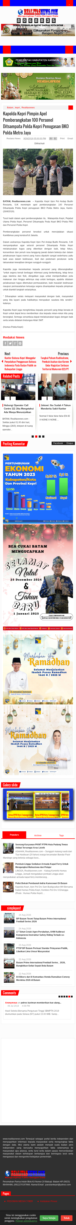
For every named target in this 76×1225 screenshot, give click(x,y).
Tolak (67, 1218)
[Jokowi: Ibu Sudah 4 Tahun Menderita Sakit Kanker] (55, 387)
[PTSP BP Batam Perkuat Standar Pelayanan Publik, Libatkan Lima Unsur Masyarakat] (9, 948)
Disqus (69, 443)
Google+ (15, 343)
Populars (14, 835)
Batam (10, 107)
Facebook (5, 343)
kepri (17, 107)
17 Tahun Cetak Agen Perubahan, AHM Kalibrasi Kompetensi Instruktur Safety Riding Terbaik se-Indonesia (40, 935)
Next (70, 387)
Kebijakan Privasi (48, 1201)
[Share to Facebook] (22, 390)
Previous (3, 387)
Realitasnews (28, 107)
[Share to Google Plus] (31, 390)
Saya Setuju (49, 1218)
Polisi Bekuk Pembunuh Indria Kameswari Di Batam (41, 883)
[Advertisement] (38, 1082)
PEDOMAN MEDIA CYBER (20, 1201)
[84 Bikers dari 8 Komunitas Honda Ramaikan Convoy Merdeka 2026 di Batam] (9, 977)
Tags (61, 835)
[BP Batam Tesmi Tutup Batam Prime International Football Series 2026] (9, 918)
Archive (38, 835)
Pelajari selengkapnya (26, 1221)
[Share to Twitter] (27, 390)
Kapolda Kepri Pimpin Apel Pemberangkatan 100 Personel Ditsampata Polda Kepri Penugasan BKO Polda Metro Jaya (36, 123)
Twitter (10, 343)
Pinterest (20, 343)
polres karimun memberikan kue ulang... (41, 1003)
